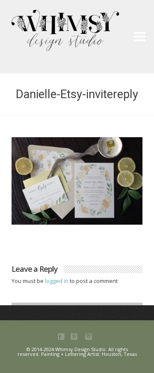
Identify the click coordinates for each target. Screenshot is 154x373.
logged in (57, 281)
